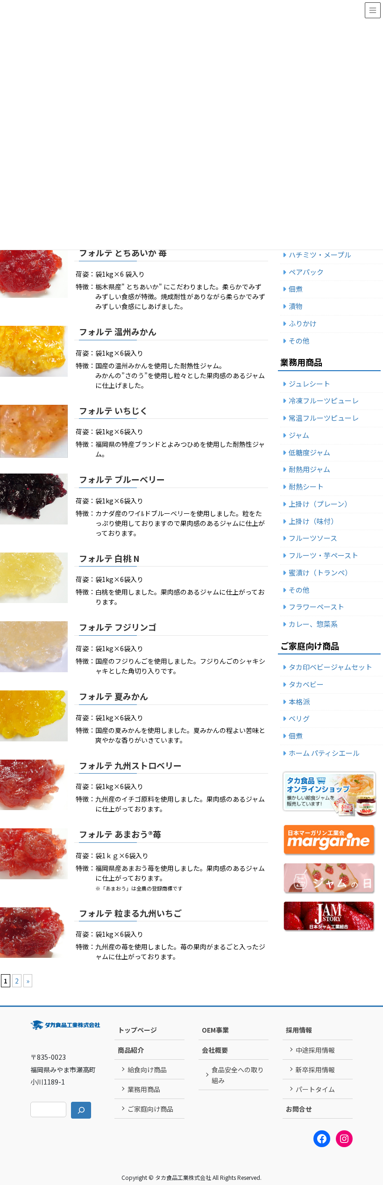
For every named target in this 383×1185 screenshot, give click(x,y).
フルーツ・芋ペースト (323, 555)
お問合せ (299, 1108)
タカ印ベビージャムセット (330, 667)
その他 (299, 340)
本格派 (299, 701)
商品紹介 (131, 1050)
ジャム (299, 435)
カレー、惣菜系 (313, 624)
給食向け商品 (147, 1069)
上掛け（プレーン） (320, 504)
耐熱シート (306, 486)
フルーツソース (313, 538)
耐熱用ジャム (309, 469)
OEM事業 (215, 1029)
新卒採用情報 (315, 1069)
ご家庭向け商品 (150, 1108)
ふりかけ (303, 323)
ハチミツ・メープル (320, 254)
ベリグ (299, 718)
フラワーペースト (316, 606)
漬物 (296, 306)
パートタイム (315, 1089)
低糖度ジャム (309, 452)
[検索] (81, 1110)
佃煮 (296, 289)
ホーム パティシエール (324, 753)
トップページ (137, 1029)
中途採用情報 (315, 1050)
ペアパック (306, 272)
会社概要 (215, 1050)
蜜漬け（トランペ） (320, 572)
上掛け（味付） (313, 521)
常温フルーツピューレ (324, 418)
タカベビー (306, 684)
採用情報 (299, 1029)
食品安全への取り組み (238, 1075)
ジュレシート (309, 383)
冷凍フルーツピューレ (324, 400)
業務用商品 (144, 1089)
